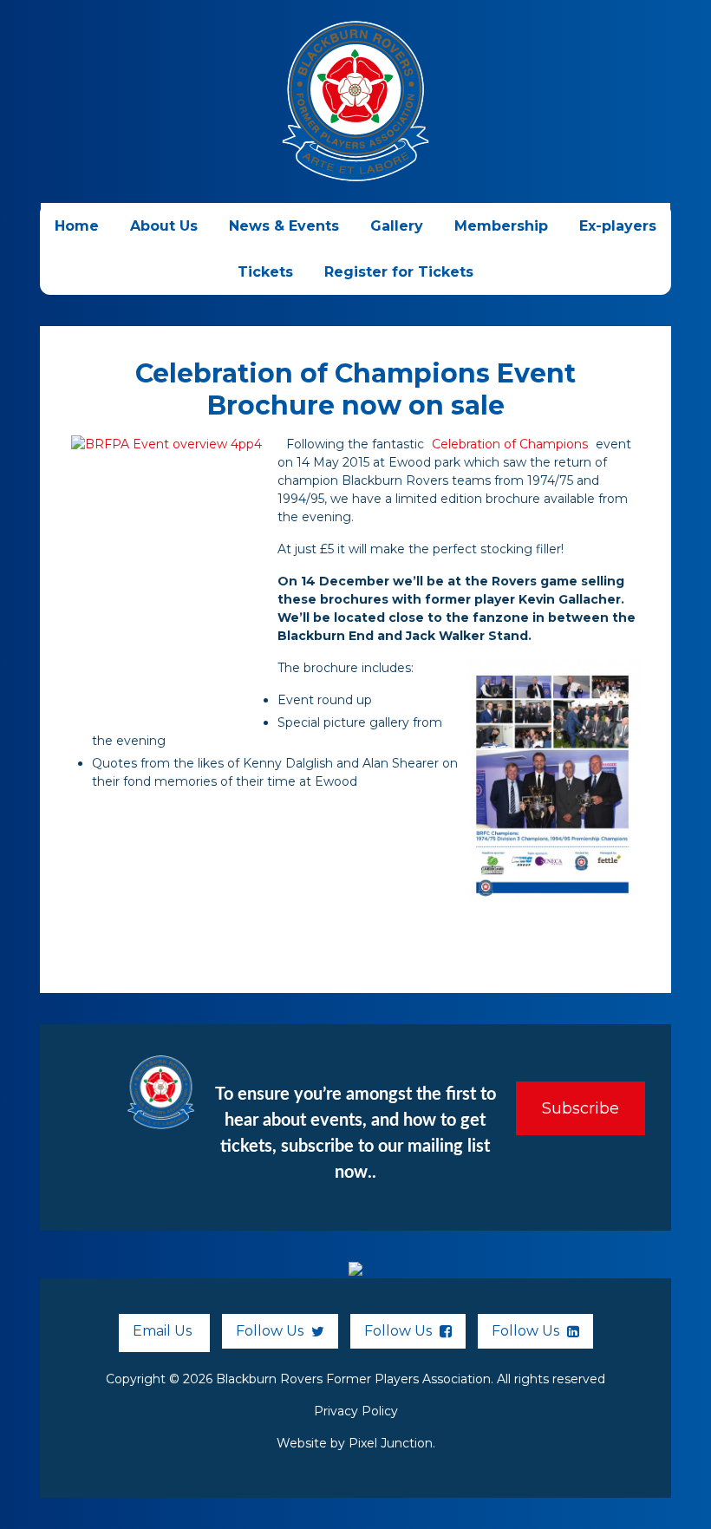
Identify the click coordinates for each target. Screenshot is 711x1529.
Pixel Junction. (392, 1443)
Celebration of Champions (510, 444)
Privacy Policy (356, 1411)
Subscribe (580, 1108)
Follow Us (271, 1331)
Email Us (162, 1331)
